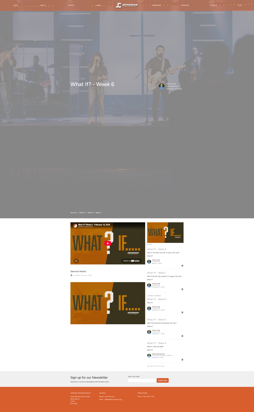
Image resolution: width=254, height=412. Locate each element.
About (42, 5)
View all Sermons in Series (156, 366)
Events (71, 5)
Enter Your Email (133, 376)
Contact (213, 5)
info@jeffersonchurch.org (113, 399)
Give (240, 5)
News (98, 5)
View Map (73, 403)
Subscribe (162, 380)
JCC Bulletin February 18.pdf (82, 275)
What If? (82, 213)
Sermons (185, 5)
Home (15, 5)
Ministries (156, 5)
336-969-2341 (110, 396)
